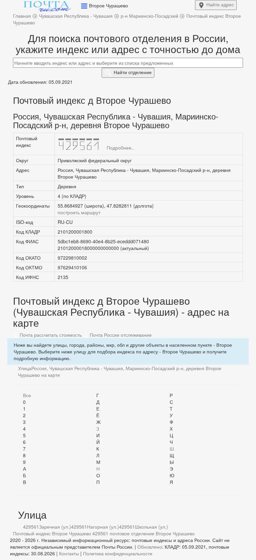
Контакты (69, 553)
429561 (31, 526)
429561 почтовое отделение (123, 533)
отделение (133, 72)
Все (27, 395)
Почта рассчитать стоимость (50, 334)
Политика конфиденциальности (117, 553)
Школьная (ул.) (151, 526)
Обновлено (149, 546)
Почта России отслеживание (120, 334)
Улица (24, 368)
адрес (220, 4)
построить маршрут (79, 212)
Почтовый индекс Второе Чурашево (52, 533)
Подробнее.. (120, 147)
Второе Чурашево (175, 533)
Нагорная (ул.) (103, 526)
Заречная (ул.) (55, 526)
